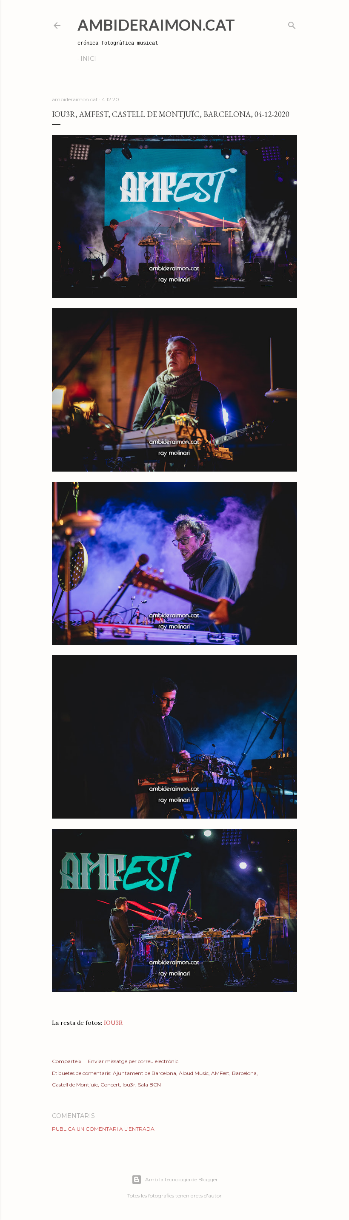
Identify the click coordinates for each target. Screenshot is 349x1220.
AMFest (220, 1073)
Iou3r (129, 1084)
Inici (88, 59)
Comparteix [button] (66, 1061)
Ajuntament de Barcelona (144, 1073)
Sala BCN (149, 1084)
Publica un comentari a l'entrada (103, 1129)
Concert (110, 1084)
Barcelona (244, 1073)
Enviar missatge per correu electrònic (133, 1061)
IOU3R (113, 1023)
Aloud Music (194, 1073)
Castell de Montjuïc (75, 1084)
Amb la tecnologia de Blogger (181, 1179)
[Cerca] (292, 23)
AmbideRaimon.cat (156, 24)
